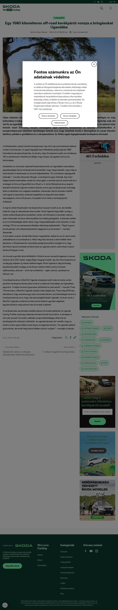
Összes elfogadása (69, 116)
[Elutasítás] (94, 64)
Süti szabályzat (45, 109)
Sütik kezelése (60, 123)
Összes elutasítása (48, 116)
